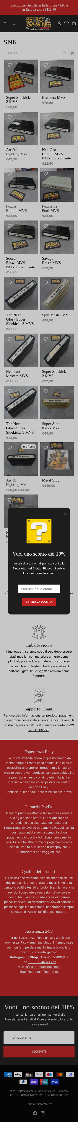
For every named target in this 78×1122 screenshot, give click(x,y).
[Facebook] (35, 1113)
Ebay (44, 787)
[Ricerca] (13, 23)
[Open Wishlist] (66, 23)
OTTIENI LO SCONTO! (39, 601)
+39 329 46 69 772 (42, 962)
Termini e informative (39, 1104)
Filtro (13, 53)
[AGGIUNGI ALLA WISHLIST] (9, 65)
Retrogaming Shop (31, 1091)
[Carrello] (74, 23)
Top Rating (51, 971)
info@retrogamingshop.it (42, 966)
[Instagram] (43, 1113)
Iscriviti (39, 1051)
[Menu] (5, 24)
